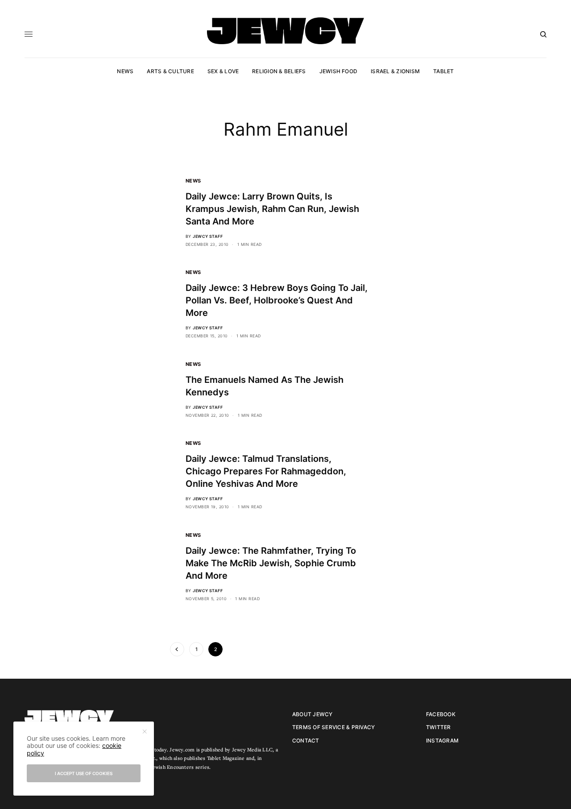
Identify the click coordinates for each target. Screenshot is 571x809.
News (193, 181)
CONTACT (305, 740)
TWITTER (438, 727)
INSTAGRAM (442, 740)
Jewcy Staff (208, 236)
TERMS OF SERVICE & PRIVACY (333, 727)
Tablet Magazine (226, 758)
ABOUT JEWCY (312, 714)
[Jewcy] (285, 30)
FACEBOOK (440, 714)
